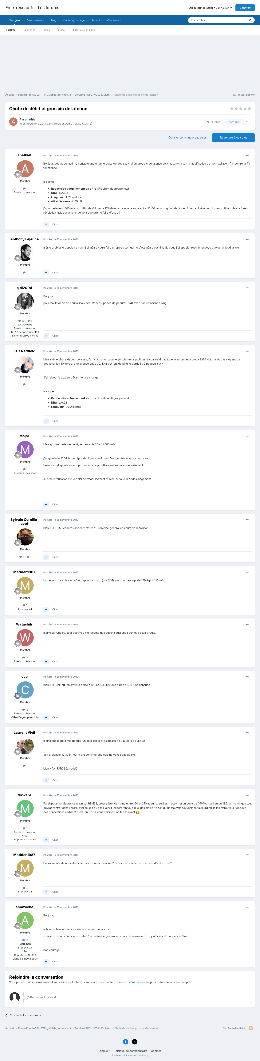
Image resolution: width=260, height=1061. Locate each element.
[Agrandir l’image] (138, 812)
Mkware (24, 795)
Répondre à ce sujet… (44, 997)
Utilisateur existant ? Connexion (209, 7)
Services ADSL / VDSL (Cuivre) (72, 123)
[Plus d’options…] (248, 155)
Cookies (156, 1050)
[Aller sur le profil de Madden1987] (25, 585)
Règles (46, 29)
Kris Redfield (24, 351)
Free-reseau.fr (35, 20)
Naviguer (14, 20)
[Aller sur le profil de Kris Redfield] (25, 364)
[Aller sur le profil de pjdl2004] (25, 301)
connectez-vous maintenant (131, 982)
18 (26, 939)
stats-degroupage (74, 20)
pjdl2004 (24, 288)
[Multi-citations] (46, 224)
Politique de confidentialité (130, 1050)
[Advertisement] (130, 61)
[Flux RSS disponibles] (251, 1028)
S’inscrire (245, 7)
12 (26, 709)
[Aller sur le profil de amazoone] (25, 920)
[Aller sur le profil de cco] (25, 689)
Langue (104, 1050)
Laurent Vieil (24, 732)
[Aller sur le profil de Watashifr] (25, 637)
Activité (96, 20)
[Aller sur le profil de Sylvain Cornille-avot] (25, 537)
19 (26, 657)
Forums (11, 29)
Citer (55, 224)
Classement (114, 20)
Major (24, 436)
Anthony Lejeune (24, 239)
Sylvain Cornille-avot (24, 522)
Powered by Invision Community (130, 1055)
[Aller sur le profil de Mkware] (25, 808)
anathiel (30, 119)
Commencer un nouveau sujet (187, 137)
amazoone (24, 907)
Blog (53, 20)
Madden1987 (24, 572)
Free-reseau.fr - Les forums (32, 7)
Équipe (61, 29)
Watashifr (24, 624)
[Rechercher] (250, 20)
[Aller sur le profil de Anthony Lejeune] (25, 252)
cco (24, 677)
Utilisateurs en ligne (83, 29)
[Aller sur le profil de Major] (25, 449)
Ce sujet (236, 20)
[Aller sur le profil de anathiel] (13, 121)
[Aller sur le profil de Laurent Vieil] (25, 745)
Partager (215, 121)
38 (23, 320)
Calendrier (28, 29)
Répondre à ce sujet (233, 137)
